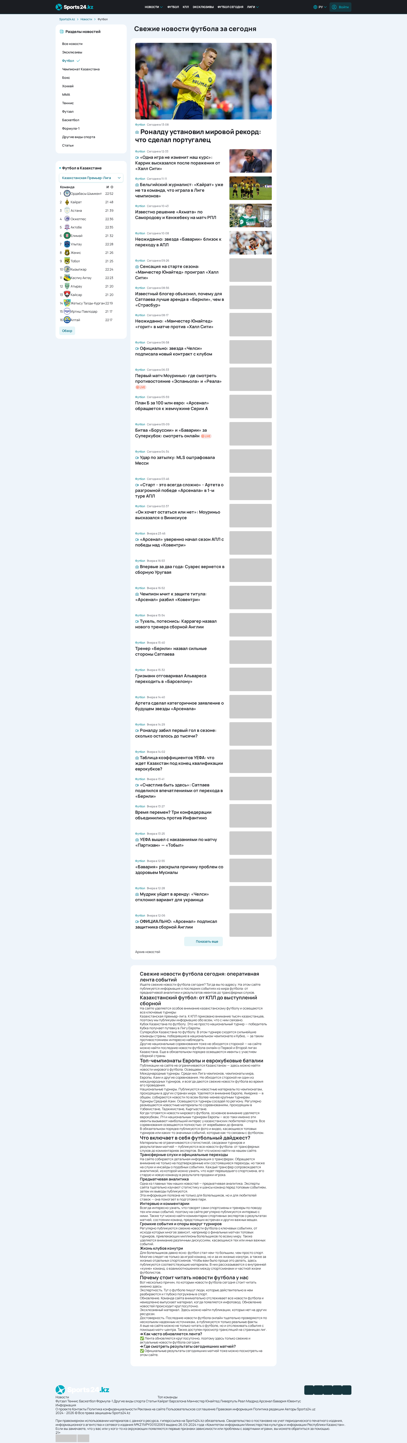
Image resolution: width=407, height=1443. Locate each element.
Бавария (279, 1401)
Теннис (68, 103)
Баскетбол (70, 120)
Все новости (72, 43)
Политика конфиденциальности (112, 1409)
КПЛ (186, 7)
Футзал (67, 111)
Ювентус (294, 1401)
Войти (344, 7)
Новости (152, 7)
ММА (66, 94)
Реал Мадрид (248, 1401)
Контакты (79, 1409)
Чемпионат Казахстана (81, 69)
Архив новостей (147, 951)
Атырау (76, 286)
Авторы (290, 1409)
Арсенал (266, 1401)
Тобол (75, 261)
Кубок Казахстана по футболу (163, 1024)
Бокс (66, 77)
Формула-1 (71, 128)
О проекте (63, 1409)
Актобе (76, 227)
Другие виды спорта (78, 137)
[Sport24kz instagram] (346, 1390)
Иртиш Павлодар (84, 312)
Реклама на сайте (151, 1409)
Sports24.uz (306, 1409)
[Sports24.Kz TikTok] (337, 1390)
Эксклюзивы (203, 7)
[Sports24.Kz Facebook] (309, 1390)
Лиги (251, 7)
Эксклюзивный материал (159, 1309)
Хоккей (67, 86)
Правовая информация (234, 1409)
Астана (76, 211)
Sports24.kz (67, 19)
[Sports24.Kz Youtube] (328, 1390)
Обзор (67, 330)
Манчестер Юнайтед (203, 1401)
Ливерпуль (228, 1401)
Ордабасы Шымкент (86, 194)
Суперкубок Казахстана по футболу (167, 1032)
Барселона (177, 1401)
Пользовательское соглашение (191, 1409)
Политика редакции (268, 1409)
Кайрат (76, 202)
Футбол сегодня (230, 7)
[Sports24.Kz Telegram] (318, 1390)
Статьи (67, 145)
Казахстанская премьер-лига (163, 1016)
